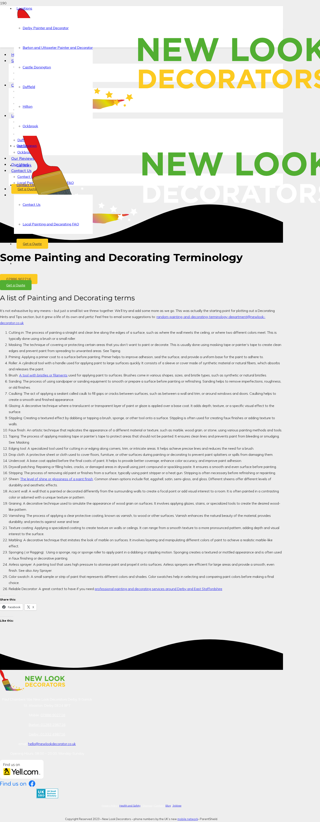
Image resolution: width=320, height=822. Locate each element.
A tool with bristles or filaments (43, 375)
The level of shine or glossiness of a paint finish (56, 479)
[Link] (32, 690)
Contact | (159, 805)
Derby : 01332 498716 (47, 734)
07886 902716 (52, 715)
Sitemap (147, 805)
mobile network (187, 819)
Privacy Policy (109, 805)
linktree (176, 805)
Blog (168, 805)
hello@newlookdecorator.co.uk (52, 744)
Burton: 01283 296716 (47, 724)
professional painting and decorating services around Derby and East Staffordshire (158, 589)
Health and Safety (129, 805)
